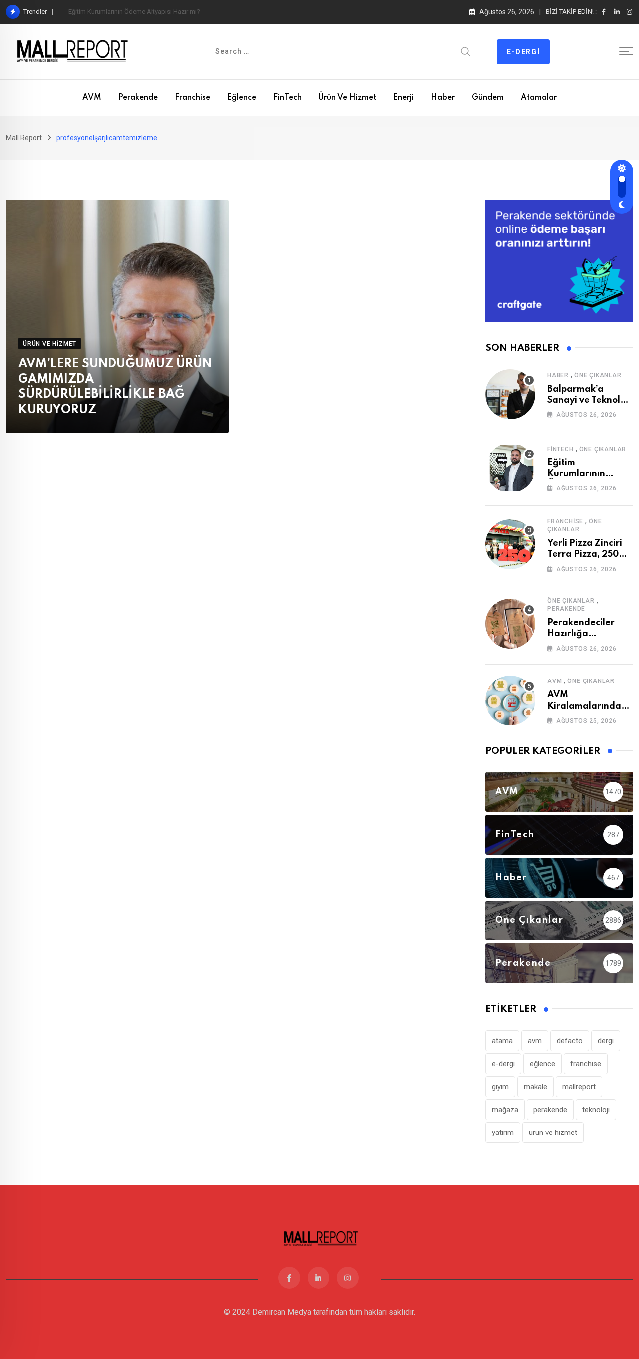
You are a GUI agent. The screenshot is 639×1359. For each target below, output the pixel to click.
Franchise (192, 98)
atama (502, 1040)
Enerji (403, 98)
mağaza (505, 1109)
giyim (500, 1086)
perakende (550, 1109)
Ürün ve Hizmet (347, 98)
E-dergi (523, 52)
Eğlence (241, 98)
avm (535, 1040)
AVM (91, 98)
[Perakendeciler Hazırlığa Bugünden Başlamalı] (510, 624)
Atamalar (539, 98)
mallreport (579, 1086)
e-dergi (503, 1063)
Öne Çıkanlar (598, 375)
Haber (443, 98)
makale (535, 1086)
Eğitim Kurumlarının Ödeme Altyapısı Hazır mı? (134, 11)
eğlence (542, 1063)
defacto (570, 1040)
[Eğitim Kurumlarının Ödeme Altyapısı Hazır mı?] (510, 468)
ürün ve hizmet (553, 1132)
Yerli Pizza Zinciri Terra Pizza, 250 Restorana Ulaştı (584, 554)
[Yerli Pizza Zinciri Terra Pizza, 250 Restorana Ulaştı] (510, 544)
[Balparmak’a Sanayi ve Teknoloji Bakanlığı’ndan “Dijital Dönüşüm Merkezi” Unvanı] (510, 394)
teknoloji (596, 1109)
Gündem (488, 98)
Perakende (138, 98)
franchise (585, 1063)
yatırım (503, 1132)
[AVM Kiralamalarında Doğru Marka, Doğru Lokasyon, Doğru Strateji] (510, 700)
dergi (606, 1040)
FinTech (287, 98)
